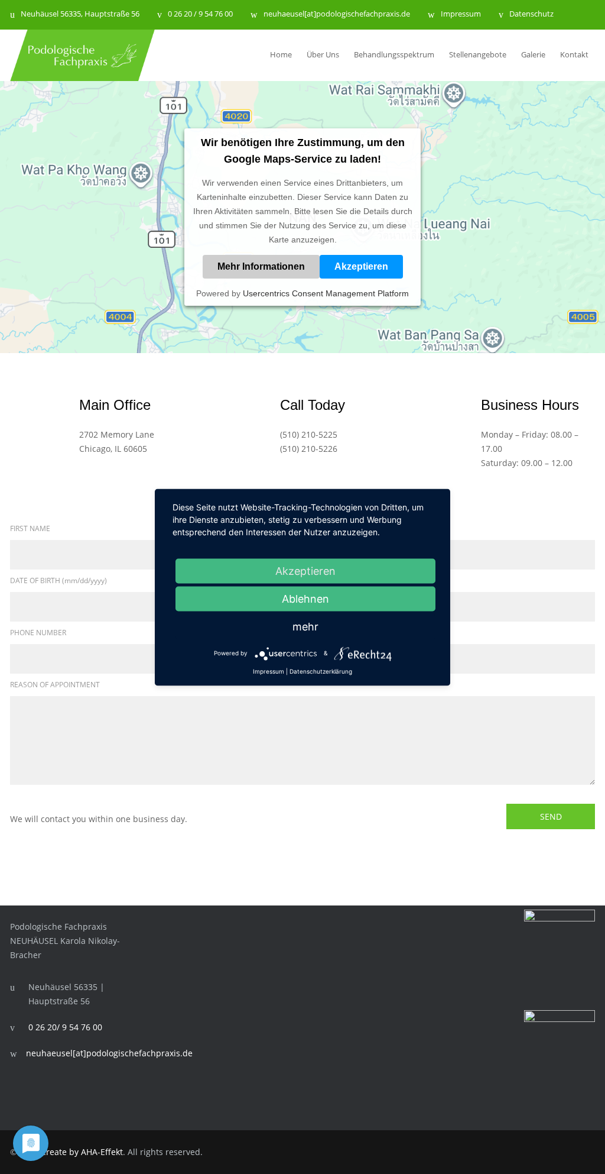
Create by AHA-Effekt (82, 1151)
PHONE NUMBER (38, 633)
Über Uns (323, 54)
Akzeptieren (361, 266)
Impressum (461, 14)
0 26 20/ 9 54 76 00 (65, 1027)
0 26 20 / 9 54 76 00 (200, 14)
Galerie (533, 54)
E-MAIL (322, 633)
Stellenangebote (477, 54)
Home (281, 54)
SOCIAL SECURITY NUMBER (356, 580)
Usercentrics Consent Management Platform (326, 293)
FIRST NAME (30, 528)
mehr (305, 626)
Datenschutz (531, 14)
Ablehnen (305, 598)
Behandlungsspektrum (394, 54)
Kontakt (574, 54)
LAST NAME (330, 528)
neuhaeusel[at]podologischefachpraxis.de (337, 14)
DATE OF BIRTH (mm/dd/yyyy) (58, 580)
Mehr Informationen (261, 266)
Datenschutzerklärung (321, 671)
